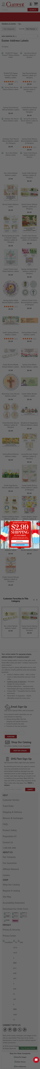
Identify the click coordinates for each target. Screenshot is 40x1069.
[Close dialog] (38, 522)
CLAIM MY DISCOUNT (20, 544)
